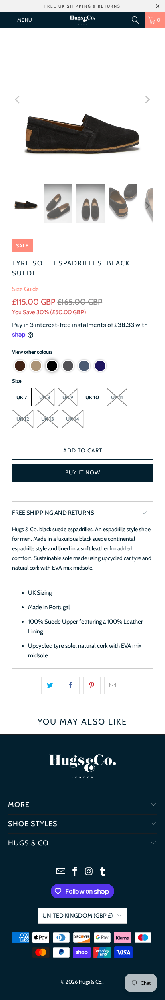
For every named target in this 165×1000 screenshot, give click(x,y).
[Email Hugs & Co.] (61, 872)
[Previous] (18, 100)
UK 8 (44, 397)
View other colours (32, 352)
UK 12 (22, 419)
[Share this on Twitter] (49, 685)
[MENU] (4, 20)
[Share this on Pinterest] (92, 685)
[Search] (135, 20)
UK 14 (72, 419)
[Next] (147, 100)
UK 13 (47, 419)
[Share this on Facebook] (70, 685)
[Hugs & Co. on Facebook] (75, 872)
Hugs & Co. (91, 981)
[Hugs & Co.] (82, 20)
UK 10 (92, 397)
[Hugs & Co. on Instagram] (89, 872)
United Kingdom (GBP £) (77, 915)
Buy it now (82, 472)
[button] (20, 366)
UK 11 (117, 397)
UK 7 (21, 397)
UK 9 (67, 397)
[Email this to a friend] (112, 685)
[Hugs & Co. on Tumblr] (103, 872)
